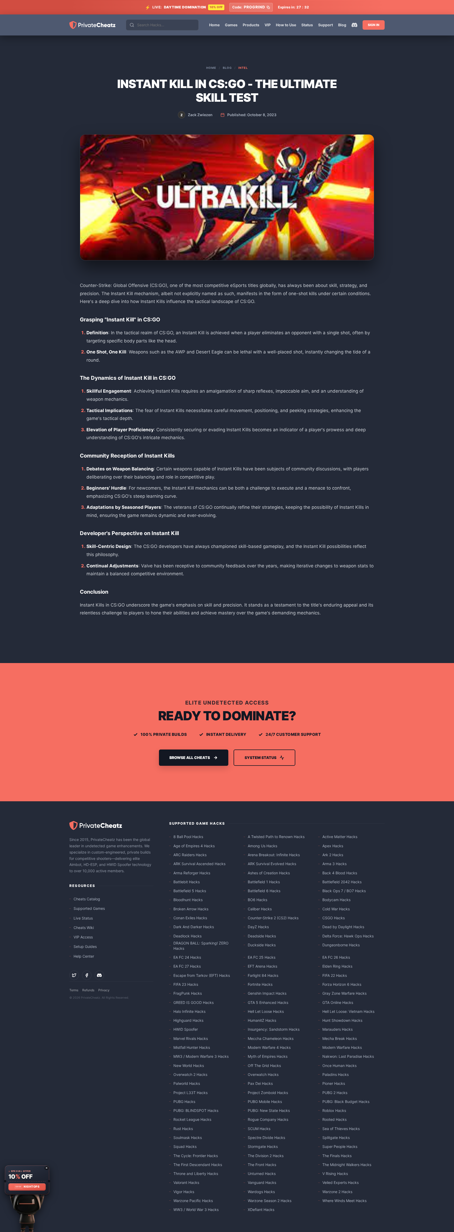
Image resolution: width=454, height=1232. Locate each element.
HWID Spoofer (185, 1029)
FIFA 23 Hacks (185, 984)
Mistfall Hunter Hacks (191, 1047)
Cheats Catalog (87, 899)
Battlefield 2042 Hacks (342, 882)
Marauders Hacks (337, 1029)
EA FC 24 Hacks (187, 957)
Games (231, 25)
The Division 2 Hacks (265, 1155)
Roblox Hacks (334, 1110)
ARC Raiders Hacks (190, 855)
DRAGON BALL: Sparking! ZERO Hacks (201, 946)
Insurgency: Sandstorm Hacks (274, 1029)
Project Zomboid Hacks (268, 1092)
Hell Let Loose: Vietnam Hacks (348, 1011)
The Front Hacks (262, 1164)
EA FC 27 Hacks (187, 966)
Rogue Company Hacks (268, 1119)
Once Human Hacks (339, 1065)
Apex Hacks (332, 846)
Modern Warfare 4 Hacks (269, 1047)
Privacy (104, 990)
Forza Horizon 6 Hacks (341, 984)
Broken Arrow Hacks (190, 909)
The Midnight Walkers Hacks (346, 1164)
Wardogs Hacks (261, 1191)
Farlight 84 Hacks (263, 975)
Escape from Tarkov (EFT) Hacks (201, 975)
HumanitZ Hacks (262, 1020)
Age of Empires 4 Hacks (194, 846)
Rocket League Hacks (192, 1119)
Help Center (84, 956)
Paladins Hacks (335, 1074)
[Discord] (354, 25)
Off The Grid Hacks (264, 1065)
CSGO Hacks (333, 918)
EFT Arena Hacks (262, 966)
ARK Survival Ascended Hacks (199, 863)
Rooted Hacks (334, 1119)
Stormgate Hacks (263, 1146)
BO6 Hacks (257, 899)
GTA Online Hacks (337, 1002)
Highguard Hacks (188, 1020)
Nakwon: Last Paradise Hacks (348, 1056)
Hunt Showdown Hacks (342, 1020)
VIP (268, 25)
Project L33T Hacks (190, 1092)
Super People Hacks (339, 1146)
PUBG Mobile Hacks (265, 1101)
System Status (260, 757)
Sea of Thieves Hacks (341, 1128)
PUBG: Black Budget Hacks (345, 1101)
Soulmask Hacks (187, 1137)
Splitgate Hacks (336, 1137)
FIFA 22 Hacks (334, 975)
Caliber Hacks (260, 909)
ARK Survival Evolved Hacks (272, 863)
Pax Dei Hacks (260, 1083)
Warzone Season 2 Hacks (269, 1200)
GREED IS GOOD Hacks (193, 1002)
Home (214, 25)
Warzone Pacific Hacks (193, 1200)
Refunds (88, 990)
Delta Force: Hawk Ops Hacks (348, 936)
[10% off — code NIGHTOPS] (27, 1180)
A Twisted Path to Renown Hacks (276, 836)
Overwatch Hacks (263, 1074)
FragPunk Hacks (187, 993)
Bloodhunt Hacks (188, 899)
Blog (342, 25)
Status (307, 25)
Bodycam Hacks (336, 899)
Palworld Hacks (186, 1083)
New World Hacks (188, 1065)
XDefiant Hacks (261, 1209)
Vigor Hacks (183, 1191)
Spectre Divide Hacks (266, 1137)
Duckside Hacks (262, 945)
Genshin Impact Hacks (267, 993)
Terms (73, 990)
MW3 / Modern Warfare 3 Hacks (201, 1056)
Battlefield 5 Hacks (189, 891)
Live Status (83, 918)
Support (325, 25)
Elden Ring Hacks (337, 966)
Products (251, 25)
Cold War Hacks (336, 909)
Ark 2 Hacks (332, 855)
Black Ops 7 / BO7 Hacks (344, 891)
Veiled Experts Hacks (340, 1182)
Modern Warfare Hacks (342, 1047)
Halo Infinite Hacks (189, 1011)
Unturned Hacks (262, 1173)
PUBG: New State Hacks (269, 1110)
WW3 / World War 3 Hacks (196, 1209)
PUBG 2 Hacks (334, 1092)
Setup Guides (85, 946)
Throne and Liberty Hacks (195, 1173)
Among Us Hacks (262, 846)
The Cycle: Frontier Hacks (195, 1155)
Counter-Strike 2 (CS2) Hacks (273, 918)
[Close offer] (46, 1168)
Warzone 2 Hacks (337, 1191)
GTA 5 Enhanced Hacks (268, 1002)
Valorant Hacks (186, 1182)
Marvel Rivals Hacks (190, 1038)
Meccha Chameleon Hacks (270, 1038)
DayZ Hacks (258, 927)
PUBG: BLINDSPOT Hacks (195, 1110)
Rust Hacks (183, 1128)
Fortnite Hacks (260, 984)
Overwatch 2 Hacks (190, 1074)
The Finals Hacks (337, 1155)
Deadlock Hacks (187, 936)
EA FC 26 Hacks (336, 957)
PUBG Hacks (184, 1101)
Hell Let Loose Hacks (266, 1011)
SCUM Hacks (259, 1128)
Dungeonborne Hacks (341, 945)
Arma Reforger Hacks (191, 873)
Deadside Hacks (262, 936)
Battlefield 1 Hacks (264, 882)
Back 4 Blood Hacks (339, 873)
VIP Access (83, 937)
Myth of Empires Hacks (267, 1056)
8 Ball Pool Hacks (188, 836)
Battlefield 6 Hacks (264, 891)
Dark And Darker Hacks (193, 927)
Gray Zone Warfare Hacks (344, 993)
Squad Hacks (185, 1146)
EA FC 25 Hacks (261, 957)
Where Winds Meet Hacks (344, 1200)
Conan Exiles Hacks (190, 918)
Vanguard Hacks (262, 1182)
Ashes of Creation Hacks (269, 873)
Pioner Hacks (333, 1083)
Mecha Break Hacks (339, 1038)
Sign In (373, 25)
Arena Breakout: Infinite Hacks (274, 855)
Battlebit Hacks (186, 882)
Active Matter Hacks (339, 836)
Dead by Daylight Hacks (343, 927)
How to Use (286, 25)
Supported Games (89, 908)
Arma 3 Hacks (334, 863)
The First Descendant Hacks (197, 1164)
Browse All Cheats (189, 757)
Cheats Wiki (84, 927)
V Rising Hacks (335, 1173)
